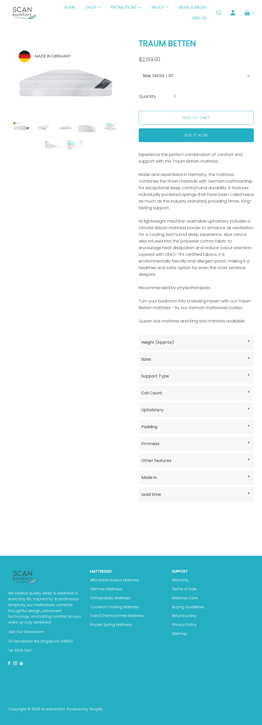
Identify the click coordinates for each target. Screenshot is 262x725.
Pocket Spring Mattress (111, 624)
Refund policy (184, 615)
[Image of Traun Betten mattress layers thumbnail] (88, 126)
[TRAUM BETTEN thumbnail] (43, 126)
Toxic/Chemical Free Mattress (117, 615)
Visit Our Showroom (26, 631)
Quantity (147, 96)
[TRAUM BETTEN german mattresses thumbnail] (21, 126)
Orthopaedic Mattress (110, 598)
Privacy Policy (184, 624)
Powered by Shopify (85, 709)
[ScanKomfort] (24, 13)
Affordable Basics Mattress (114, 580)
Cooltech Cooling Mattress (114, 607)
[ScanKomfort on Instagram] (15, 663)
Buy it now (196, 135)
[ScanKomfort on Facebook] (9, 663)
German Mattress (106, 589)
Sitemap (179, 633)
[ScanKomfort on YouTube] (22, 663)
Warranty (180, 580)
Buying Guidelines (188, 607)
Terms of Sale (184, 589)
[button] (93, 7)
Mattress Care (185, 598)
